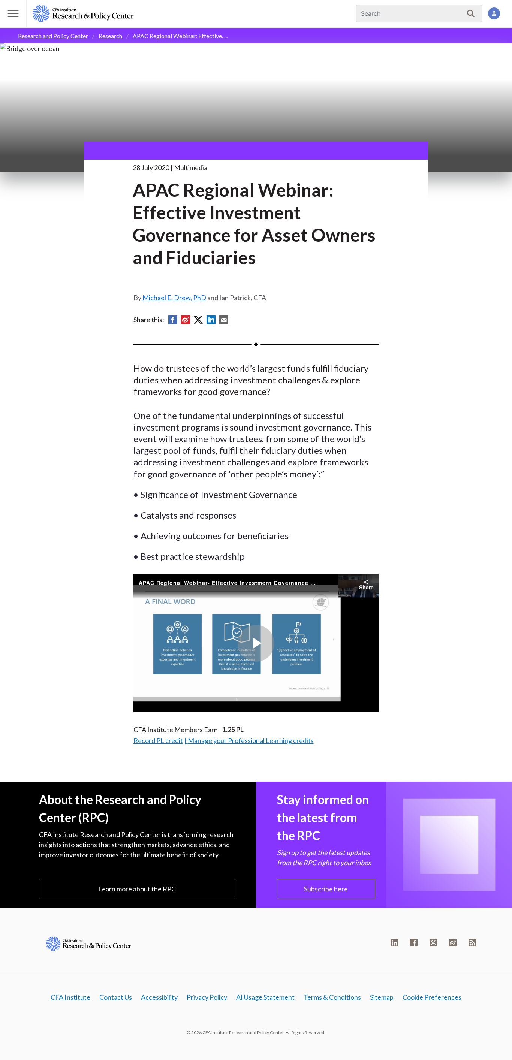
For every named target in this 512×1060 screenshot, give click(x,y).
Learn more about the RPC (137, 889)
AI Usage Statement (265, 997)
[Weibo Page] (453, 942)
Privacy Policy (207, 997)
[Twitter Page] (433, 942)
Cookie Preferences (432, 997)
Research (110, 35)
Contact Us (115, 997)
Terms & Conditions (332, 997)
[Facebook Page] (414, 942)
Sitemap (382, 997)
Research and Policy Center (53, 35)
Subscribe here (326, 889)
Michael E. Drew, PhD (174, 297)
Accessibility (159, 997)
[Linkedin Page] (394, 942)
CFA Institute (70, 997)
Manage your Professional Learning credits (251, 740)
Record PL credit (158, 740)
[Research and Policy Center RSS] (472, 942)
